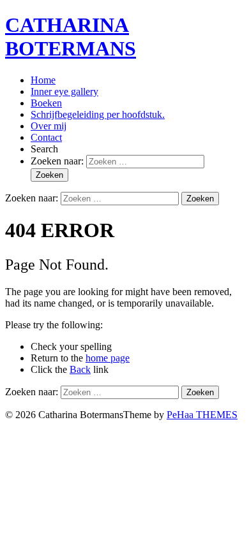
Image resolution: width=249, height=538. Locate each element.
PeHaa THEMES (202, 414)
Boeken (46, 103)
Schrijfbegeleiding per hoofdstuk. (98, 114)
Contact (46, 137)
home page (108, 358)
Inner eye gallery (64, 91)
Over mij (48, 125)
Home (43, 80)
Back (80, 369)
